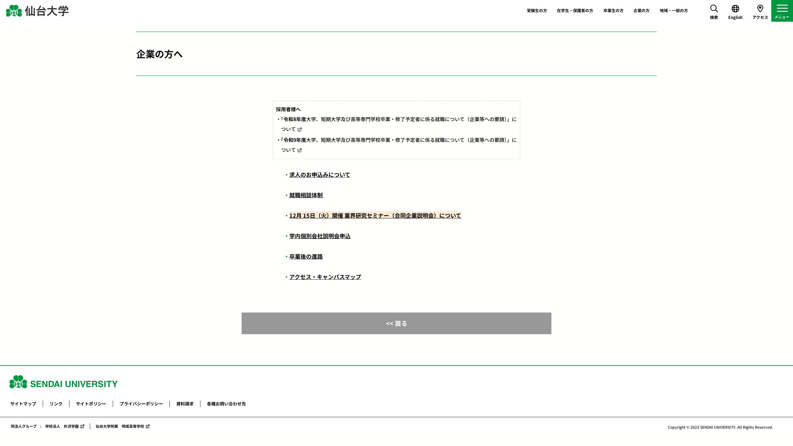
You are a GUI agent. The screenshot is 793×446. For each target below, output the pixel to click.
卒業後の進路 (306, 256)
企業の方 (641, 10)
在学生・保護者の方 (575, 10)
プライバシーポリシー (141, 403)
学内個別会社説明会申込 (320, 236)
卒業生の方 (613, 10)
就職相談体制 (306, 195)
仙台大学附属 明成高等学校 (120, 426)
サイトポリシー (91, 403)
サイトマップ (23, 403)
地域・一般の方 (674, 10)
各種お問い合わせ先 (226, 403)
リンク (56, 403)
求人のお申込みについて (319, 174)
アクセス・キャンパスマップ (325, 277)
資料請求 (185, 403)
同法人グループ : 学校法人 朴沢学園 (45, 426)
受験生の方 (537, 10)
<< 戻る (396, 323)
